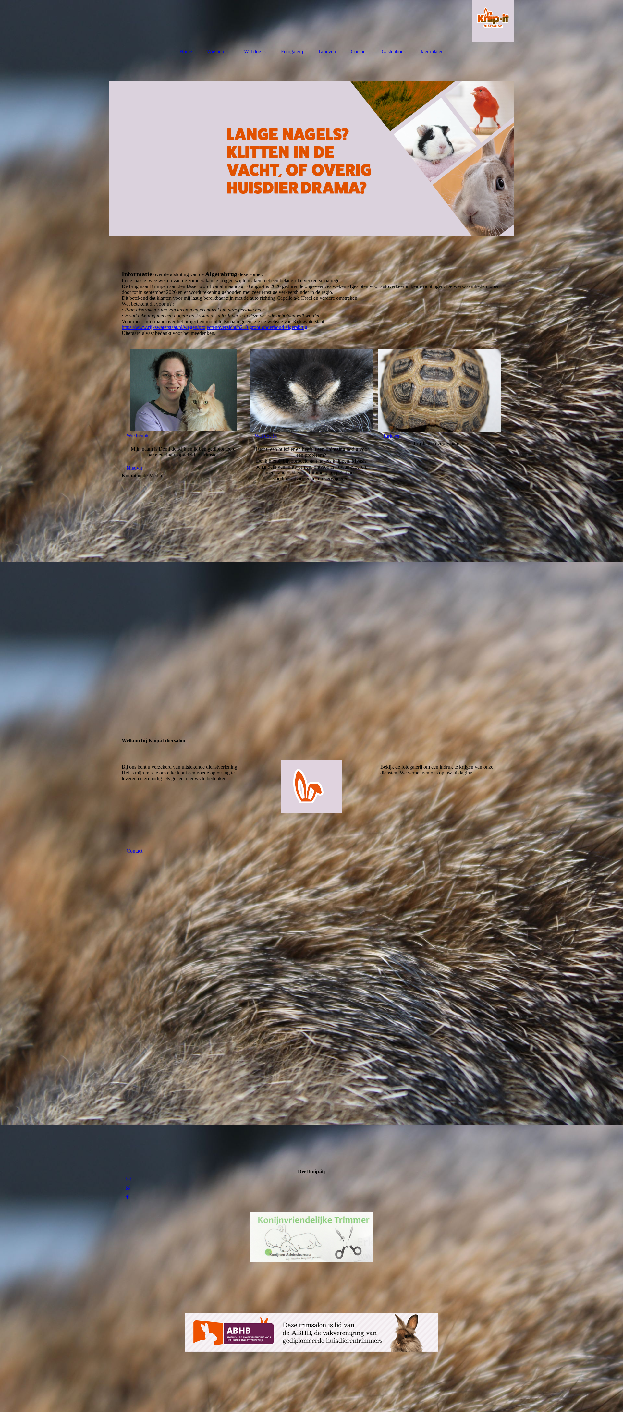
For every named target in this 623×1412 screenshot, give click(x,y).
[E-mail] (128, 1179)
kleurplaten (432, 51)
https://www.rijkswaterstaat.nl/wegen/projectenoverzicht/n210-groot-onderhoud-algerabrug (214, 327)
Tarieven (327, 51)
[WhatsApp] (127, 1188)
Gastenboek (394, 51)
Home (185, 51)
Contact (359, 51)
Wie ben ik (218, 51)
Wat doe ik (255, 51)
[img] (311, 21)
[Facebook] (127, 1197)
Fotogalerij (292, 51)
